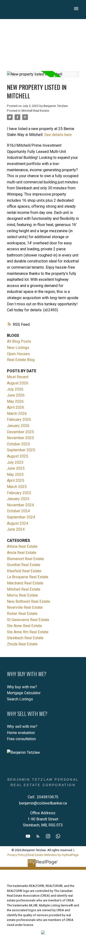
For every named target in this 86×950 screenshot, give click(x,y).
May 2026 (15, 401)
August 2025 (17, 456)
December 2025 (20, 432)
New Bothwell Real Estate (28, 601)
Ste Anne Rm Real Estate (27, 632)
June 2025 (16, 468)
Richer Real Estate (22, 613)
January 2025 (18, 499)
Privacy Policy (16, 855)
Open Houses (18, 354)
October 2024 (18, 511)
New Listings (18, 347)
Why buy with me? (22, 687)
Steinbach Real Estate (25, 638)
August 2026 (17, 383)
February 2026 (19, 419)
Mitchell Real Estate (35, 110)
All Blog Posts (19, 341)
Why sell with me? (22, 726)
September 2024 (21, 517)
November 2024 (20, 505)
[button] (28, 836)
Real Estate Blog (21, 359)
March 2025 (17, 486)
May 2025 (15, 474)
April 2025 (15, 480)
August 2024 (17, 523)
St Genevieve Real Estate (28, 620)
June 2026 (16, 395)
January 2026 (18, 425)
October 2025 (18, 444)
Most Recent (17, 377)
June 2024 (16, 529)
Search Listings (20, 699)
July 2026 (15, 389)
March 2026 (17, 413)
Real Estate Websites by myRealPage (53, 855)
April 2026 (15, 407)
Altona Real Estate (22, 546)
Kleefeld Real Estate (24, 571)
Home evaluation (21, 732)
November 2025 (20, 438)
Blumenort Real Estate (25, 559)
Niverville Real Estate (25, 607)
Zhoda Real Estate (22, 644)
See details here (58, 134)
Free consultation (21, 739)
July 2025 (15, 462)
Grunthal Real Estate (23, 565)
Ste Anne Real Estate (24, 625)
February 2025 (19, 493)
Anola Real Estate (21, 552)
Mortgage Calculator (24, 693)
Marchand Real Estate (25, 583)
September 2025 (21, 450)
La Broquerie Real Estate (27, 577)
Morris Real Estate (22, 595)
